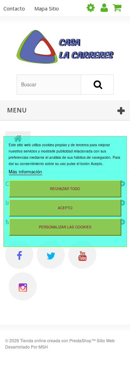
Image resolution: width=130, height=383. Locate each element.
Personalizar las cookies (65, 227)
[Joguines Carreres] (65, 47)
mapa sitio (46, 8)
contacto (14, 8)
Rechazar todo (65, 188)
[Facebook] (19, 255)
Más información (25, 171)
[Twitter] (51, 255)
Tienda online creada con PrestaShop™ (58, 340)
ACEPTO (65, 207)
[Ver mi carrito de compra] (119, 7)
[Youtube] (82, 255)
